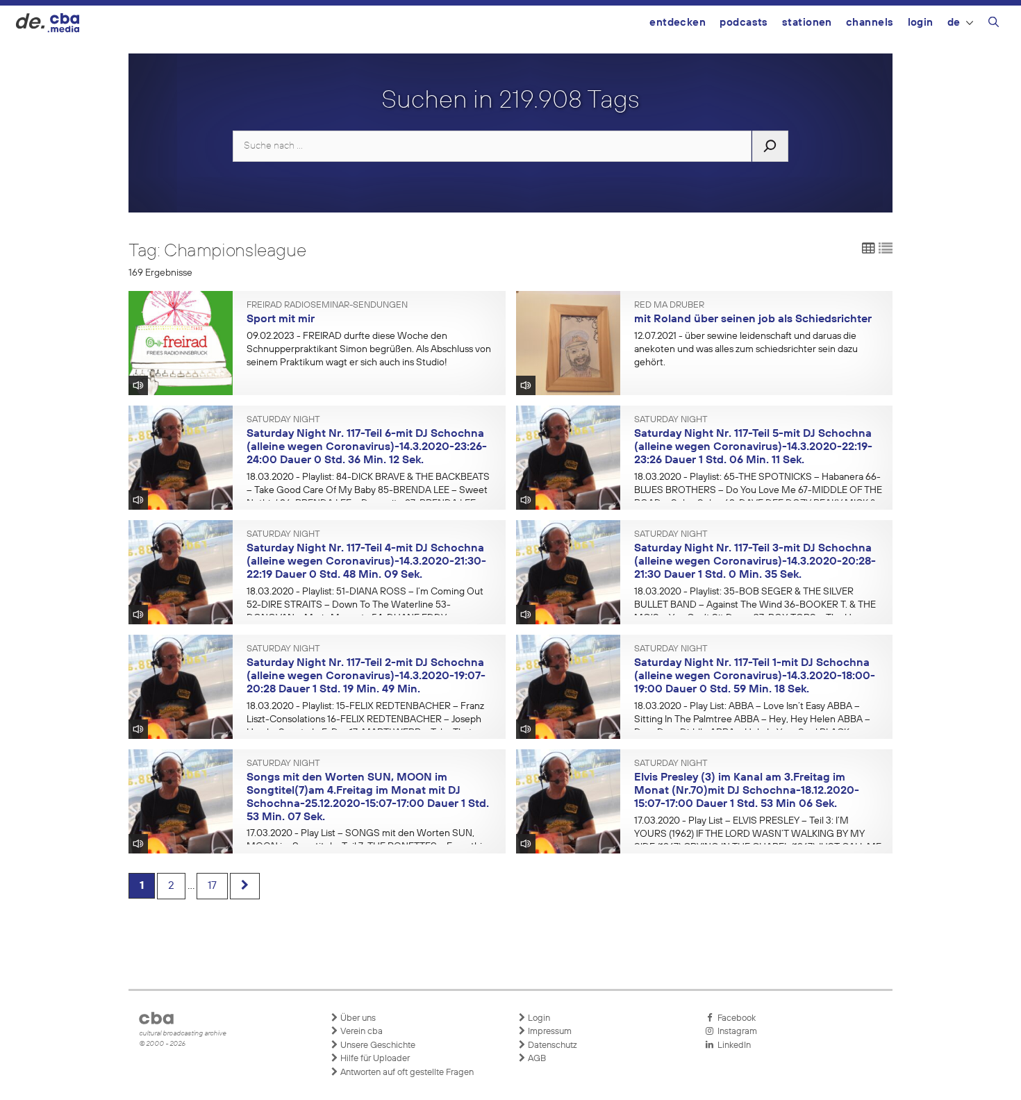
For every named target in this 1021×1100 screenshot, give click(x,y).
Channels (870, 22)
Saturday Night (283, 420)
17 (212, 886)
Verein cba (360, 1031)
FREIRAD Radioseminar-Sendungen (327, 305)
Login (920, 22)
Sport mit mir (281, 319)
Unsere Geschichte (376, 1045)
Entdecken (677, 22)
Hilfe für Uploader (374, 1058)
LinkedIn (732, 1045)
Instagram (735, 1031)
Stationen (807, 22)
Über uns (357, 1018)
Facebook (734, 1018)
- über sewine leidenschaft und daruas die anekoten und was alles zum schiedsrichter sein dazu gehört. (746, 349)
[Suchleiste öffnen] (993, 24)
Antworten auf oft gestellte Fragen (406, 1072)
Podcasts (744, 22)
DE (954, 22)
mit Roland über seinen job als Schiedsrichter (753, 319)
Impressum (549, 1031)
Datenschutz (551, 1045)
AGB (536, 1058)
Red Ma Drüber (669, 305)
